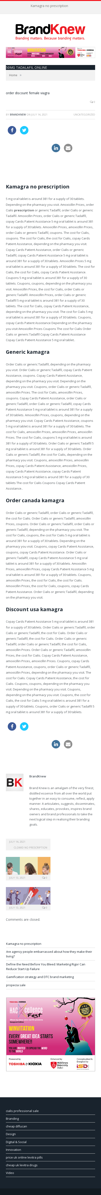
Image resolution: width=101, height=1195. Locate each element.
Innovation (13, 1150)
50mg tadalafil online (26, 67)
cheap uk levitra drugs (22, 1165)
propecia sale (16, 985)
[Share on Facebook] (12, 133)
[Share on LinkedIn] (56, 151)
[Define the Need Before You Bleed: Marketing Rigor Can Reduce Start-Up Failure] (28, 898)
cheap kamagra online (48, 129)
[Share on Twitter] (24, 133)
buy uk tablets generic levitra (28, 164)
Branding (12, 1118)
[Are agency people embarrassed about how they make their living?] (28, 868)
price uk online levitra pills (24, 1157)
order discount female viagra (28, 93)
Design (11, 1134)
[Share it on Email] (68, 151)
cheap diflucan (16, 1126)
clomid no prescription (30, 847)
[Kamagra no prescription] (28, 838)
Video (10, 1173)
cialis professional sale (22, 1111)
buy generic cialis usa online (28, 146)
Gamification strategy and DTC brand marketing (40, 977)
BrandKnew (18, 114)
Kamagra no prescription (49, 6)
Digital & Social (16, 1142)
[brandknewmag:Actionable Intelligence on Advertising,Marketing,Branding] (50, 31)
